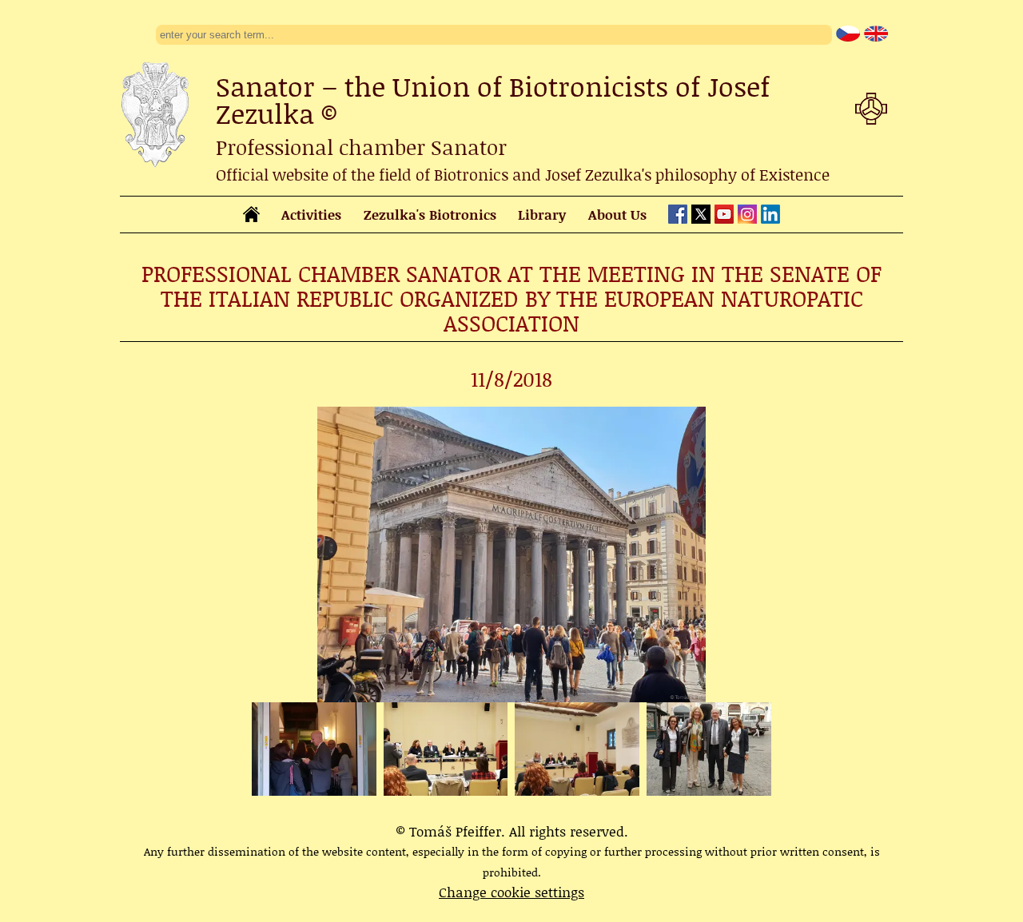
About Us (617, 214)
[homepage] (251, 216)
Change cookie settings (511, 891)
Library (542, 214)
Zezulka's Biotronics (430, 214)
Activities (311, 214)
